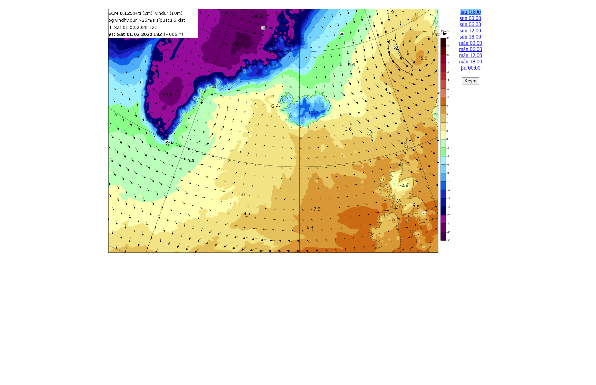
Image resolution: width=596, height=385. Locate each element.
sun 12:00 (470, 30)
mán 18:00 (470, 61)
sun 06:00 (470, 24)
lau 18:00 (470, 12)
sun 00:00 (470, 18)
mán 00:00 (470, 43)
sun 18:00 (470, 37)
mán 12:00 (470, 55)
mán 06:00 (470, 49)
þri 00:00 (470, 68)
